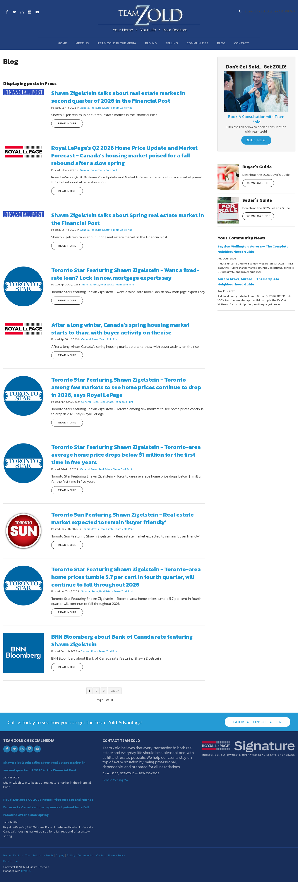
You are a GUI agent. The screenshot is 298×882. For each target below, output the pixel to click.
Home (62, 43)
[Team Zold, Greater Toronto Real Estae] (256, 91)
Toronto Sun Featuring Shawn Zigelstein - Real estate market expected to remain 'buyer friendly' (122, 518)
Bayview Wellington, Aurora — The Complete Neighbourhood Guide (253, 249)
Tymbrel (26, 871)
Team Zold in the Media (117, 43)
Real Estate (105, 108)
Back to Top (10, 861)
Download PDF (258, 183)
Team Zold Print (122, 108)
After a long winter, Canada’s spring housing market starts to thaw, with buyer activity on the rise (120, 329)
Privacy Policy (116, 855)
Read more (67, 123)
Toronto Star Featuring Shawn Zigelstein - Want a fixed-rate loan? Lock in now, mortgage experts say (125, 274)
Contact (241, 43)
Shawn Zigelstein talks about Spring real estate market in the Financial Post (127, 219)
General (84, 108)
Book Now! (256, 140)
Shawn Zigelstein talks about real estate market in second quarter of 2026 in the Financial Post (118, 97)
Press (94, 108)
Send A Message (114, 780)
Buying (151, 43)
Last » (115, 690)
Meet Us (82, 43)
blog (221, 43)
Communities (197, 43)
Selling (171, 43)
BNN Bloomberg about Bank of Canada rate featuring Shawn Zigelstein (122, 640)
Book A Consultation (257, 722)
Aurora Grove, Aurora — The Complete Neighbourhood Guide (248, 281)
